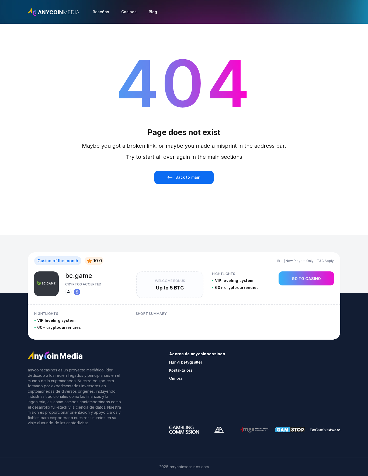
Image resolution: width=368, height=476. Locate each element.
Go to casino (306, 278)
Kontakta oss (181, 370)
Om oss (176, 378)
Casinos (129, 11)
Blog (153, 11)
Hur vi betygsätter (185, 362)
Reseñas (101, 11)
